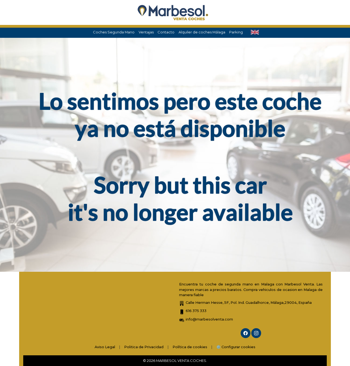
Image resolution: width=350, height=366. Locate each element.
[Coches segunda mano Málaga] (173, 12)
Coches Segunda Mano (114, 32)
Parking (236, 32)
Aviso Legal (105, 347)
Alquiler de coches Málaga (202, 32)
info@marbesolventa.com (209, 319)
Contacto (166, 32)
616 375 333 (196, 310)
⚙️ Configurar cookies (235, 347)
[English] (255, 32)
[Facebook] (245, 333)
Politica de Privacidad (144, 347)
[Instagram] (256, 333)
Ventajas (146, 32)
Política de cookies (190, 347)
